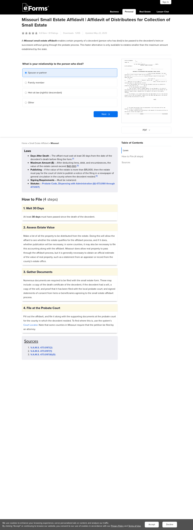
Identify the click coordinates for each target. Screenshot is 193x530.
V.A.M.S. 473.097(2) (41, 347)
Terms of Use (134, 526)
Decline (169, 524)
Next (104, 114)
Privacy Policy (117, 526)
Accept (152, 524)
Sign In (166, 2)
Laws (125, 150)
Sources (126, 162)
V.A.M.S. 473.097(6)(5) (42, 354)
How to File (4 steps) (132, 156)
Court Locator (30, 325)
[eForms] (36, 7)
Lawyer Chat (163, 11)
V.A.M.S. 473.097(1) (41, 351)
